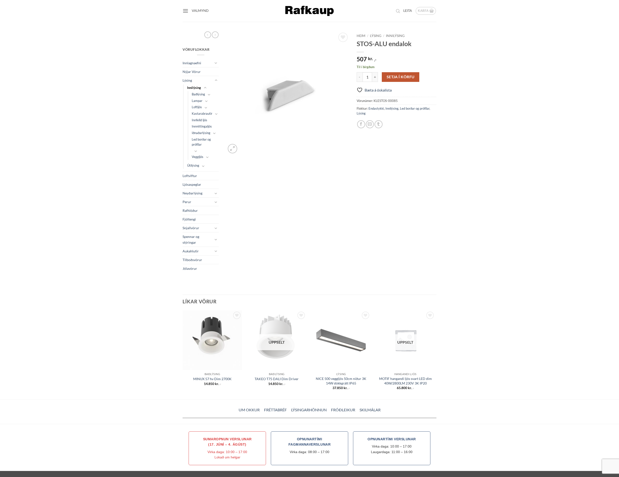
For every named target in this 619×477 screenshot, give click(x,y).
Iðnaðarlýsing (201, 133)
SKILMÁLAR (370, 409)
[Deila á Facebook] (361, 124)
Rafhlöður (190, 210)
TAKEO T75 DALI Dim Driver (277, 379)
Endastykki (376, 108)
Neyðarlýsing (192, 193)
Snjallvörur (191, 228)
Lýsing (187, 80)
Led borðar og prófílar (201, 141)
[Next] (435, 354)
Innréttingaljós (202, 126)
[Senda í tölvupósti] (370, 124)
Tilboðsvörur (192, 260)
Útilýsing (193, 165)
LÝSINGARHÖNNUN (309, 409)
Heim (361, 36)
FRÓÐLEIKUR (343, 409)
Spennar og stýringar (191, 239)
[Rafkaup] (309, 11)
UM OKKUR (249, 409)
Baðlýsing (198, 94)
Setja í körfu (401, 77)
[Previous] (182, 354)
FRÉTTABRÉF (275, 409)
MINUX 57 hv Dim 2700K (212, 379)
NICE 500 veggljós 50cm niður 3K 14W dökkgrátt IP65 (341, 381)
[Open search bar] (398, 11)
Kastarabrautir (202, 113)
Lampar (197, 101)
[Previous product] (215, 34)
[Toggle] (216, 62)
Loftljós (197, 107)
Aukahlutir (191, 251)
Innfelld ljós (199, 120)
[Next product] (207, 34)
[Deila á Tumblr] (379, 124)
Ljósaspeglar (192, 184)
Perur (187, 202)
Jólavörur (190, 268)
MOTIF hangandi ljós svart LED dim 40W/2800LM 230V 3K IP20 (405, 381)
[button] (185, 11)
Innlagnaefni (192, 63)
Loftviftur (190, 176)
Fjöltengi (189, 219)
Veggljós (197, 157)
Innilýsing (194, 88)
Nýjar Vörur (192, 72)
